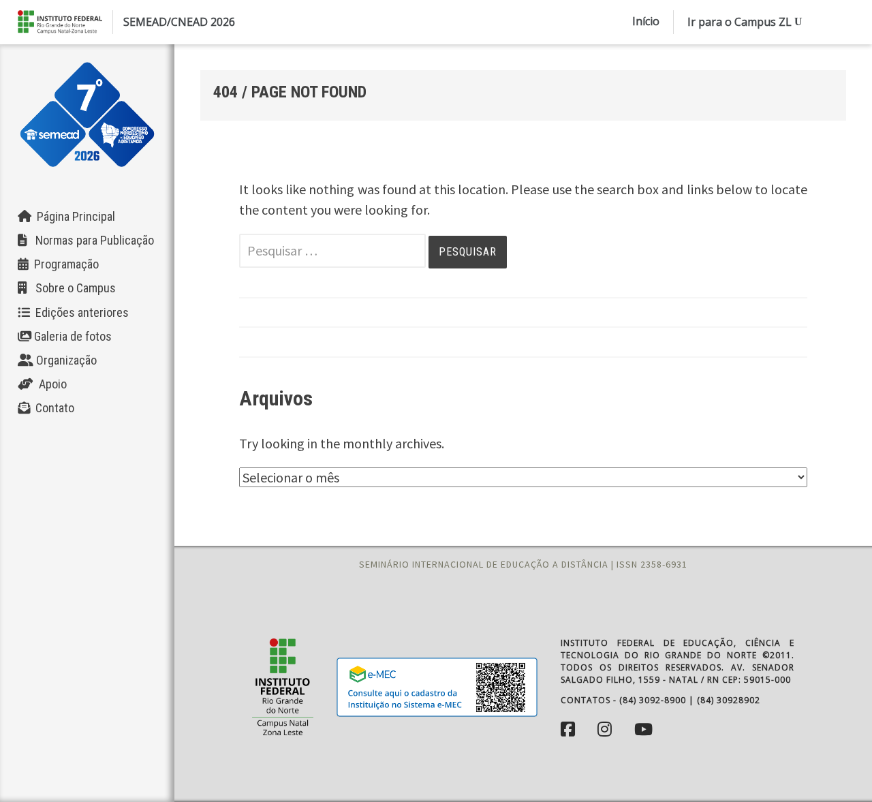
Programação (64, 264)
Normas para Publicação (90, 240)
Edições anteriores (79, 312)
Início (645, 21)
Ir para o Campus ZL (739, 21)
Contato (52, 408)
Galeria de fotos (71, 336)
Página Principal (73, 216)
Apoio (50, 384)
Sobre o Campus (71, 288)
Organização (65, 360)
